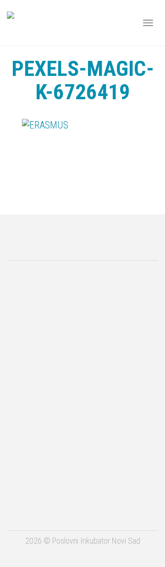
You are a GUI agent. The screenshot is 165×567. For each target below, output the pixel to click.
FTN (83, 505)
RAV (83, 432)
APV (82, 358)
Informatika (82, 469)
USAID (82, 285)
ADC (82, 324)
